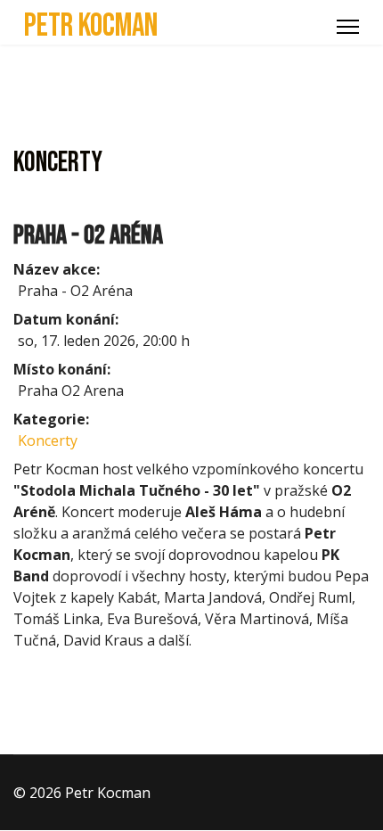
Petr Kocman (91, 27)
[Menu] (348, 26)
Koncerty (47, 440)
